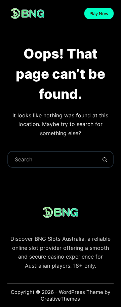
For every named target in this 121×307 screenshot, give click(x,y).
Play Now (99, 13)
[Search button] (104, 159)
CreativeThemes (60, 299)
